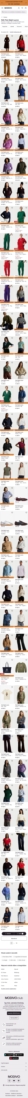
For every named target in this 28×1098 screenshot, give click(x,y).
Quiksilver (16, 975)
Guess (2, 985)
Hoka (15, 985)
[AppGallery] (14, 1058)
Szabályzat (7, 1093)
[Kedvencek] (22, 8)
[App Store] (19, 1054)
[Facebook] (18, 1080)
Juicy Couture (4, 979)
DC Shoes (3, 972)
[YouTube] (14, 1080)
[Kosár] (25, 8)
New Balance (4, 975)
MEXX (2, 969)
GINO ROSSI (17, 979)
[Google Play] (9, 1054)
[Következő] (26, 3)
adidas (16, 982)
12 (16, 943)
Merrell (16, 969)
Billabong (16, 972)
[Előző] (2, 3)
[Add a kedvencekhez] (12, 36)
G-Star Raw (4, 982)
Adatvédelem (20, 1095)
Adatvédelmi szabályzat (10, 1095)
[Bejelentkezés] (19, 8)
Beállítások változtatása (16, 1093)
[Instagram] (9, 1080)
